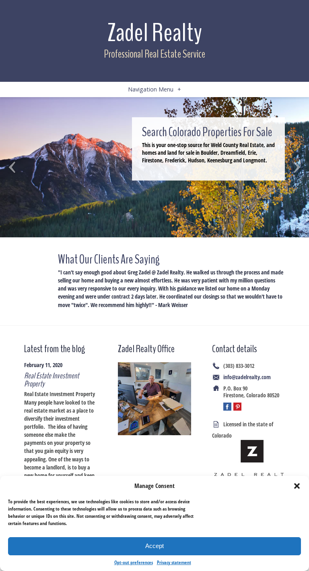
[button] (297, 486)
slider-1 (154, 167)
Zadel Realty (154, 32)
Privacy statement (174, 562)
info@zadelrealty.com (247, 377)
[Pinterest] (237, 407)
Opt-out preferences (133, 562)
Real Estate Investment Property (51, 379)
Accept (154, 545)
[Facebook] (227, 407)
